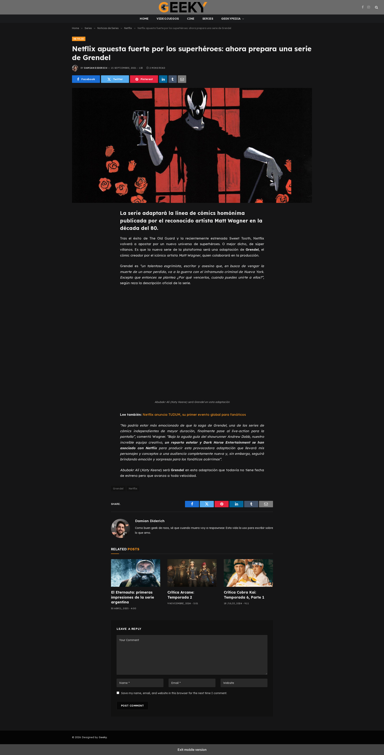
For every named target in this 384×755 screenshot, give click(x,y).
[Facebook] (79, 223)
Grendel (118, 488)
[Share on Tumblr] (172, 79)
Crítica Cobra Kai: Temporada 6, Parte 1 (244, 594)
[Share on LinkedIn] (163, 79)
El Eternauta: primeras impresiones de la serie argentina (132, 597)
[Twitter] (79, 232)
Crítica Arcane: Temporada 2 (180, 594)
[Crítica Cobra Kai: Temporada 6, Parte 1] (248, 573)
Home (144, 18)
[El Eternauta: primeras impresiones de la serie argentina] (135, 573)
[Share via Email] (182, 79)
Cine (191, 18)
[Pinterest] (79, 250)
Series (207, 18)
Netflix (79, 38)
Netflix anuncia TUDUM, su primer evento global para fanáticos (194, 414)
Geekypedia (231, 18)
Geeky (103, 737)
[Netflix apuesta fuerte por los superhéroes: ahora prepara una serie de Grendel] (192, 145)
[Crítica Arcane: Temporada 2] (192, 573)
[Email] (79, 259)
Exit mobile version (192, 750)
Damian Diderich (95, 67)
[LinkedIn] (79, 241)
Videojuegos (168, 18)
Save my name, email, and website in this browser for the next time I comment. (174, 693)
